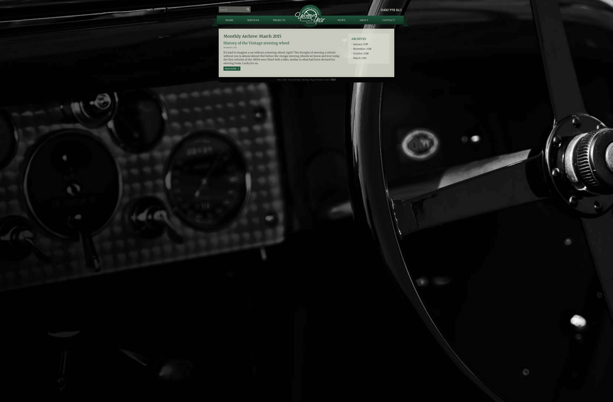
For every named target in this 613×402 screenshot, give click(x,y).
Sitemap (305, 80)
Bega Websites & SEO (320, 80)
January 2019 (360, 44)
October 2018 (361, 53)
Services (253, 20)
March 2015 (360, 58)
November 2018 (362, 48)
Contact (388, 20)
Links (284, 80)
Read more (231, 68)
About (363, 20)
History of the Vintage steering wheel (256, 43)
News (341, 20)
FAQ (279, 80)
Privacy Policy (294, 80)
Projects (279, 20)
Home (229, 20)
